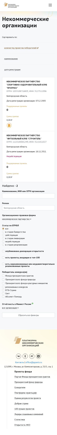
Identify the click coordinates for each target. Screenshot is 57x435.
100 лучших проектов (24, 408)
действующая (11, 235)
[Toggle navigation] (50, 5)
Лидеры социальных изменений (28, 414)
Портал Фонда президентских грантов (32, 376)
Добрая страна (21, 403)
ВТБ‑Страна (10, 290)
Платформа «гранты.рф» (25, 392)
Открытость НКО (22, 424)
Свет (7, 293)
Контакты (19, 362)
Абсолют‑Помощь (13, 296)
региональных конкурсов (16, 287)
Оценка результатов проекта (27, 398)
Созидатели (19, 387)
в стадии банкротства (15, 231)
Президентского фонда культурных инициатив (26, 283)
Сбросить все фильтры (28, 315)
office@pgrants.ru (34, 362)
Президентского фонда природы (20, 279)
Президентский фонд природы (28, 382)
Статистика (19, 419)
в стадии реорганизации (16, 244)
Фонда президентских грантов (19, 275)
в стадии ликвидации (15, 238)
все (6, 228)
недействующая (12, 241)
